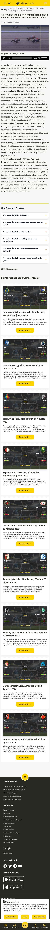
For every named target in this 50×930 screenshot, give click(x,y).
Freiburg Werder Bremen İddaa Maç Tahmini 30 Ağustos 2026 (25, 634)
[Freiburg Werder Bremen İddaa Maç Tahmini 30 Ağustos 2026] (25, 618)
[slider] (44, 58)
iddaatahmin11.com (7, 898)
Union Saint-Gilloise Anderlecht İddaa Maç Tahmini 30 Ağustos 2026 (24, 314)
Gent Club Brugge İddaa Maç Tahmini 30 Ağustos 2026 (23, 367)
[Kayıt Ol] (9, 3)
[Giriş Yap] (4, 3)
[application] (25, 58)
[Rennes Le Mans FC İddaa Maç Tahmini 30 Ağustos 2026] (25, 724)
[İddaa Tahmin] (25, 3)
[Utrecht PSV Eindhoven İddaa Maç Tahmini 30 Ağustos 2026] (25, 511)
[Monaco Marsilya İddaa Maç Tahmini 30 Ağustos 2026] (25, 671)
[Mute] (39, 58)
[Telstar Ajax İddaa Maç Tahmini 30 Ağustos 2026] (25, 404)
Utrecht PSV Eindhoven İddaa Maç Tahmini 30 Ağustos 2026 (24, 527)
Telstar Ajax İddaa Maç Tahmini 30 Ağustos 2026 (24, 420)
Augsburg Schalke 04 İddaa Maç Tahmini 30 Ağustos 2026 (24, 581)
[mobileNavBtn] (45, 3)
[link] (5, 866)
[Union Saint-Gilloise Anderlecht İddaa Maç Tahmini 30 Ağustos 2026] (25, 297)
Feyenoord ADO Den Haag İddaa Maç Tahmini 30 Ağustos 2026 (21, 474)
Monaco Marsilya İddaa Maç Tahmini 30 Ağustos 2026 (22, 687)
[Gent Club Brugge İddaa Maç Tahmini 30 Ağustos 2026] (25, 351)
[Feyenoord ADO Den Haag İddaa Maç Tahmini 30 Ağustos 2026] (25, 457)
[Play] (4, 58)
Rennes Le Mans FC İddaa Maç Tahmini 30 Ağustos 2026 (24, 741)
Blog (5, 10)
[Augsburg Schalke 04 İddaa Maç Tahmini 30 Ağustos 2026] (25, 564)
